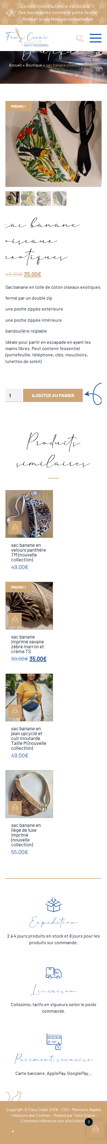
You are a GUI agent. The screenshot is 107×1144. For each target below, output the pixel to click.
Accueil (15, 65)
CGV (65, 1109)
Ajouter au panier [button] (15, 527)
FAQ (59, 1131)
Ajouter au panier (53, 395)
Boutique (34, 65)
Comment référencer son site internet (53, 1120)
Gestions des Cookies (31, 1115)
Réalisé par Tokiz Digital (74, 1115)
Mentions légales (86, 1109)
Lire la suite (15, 619)
